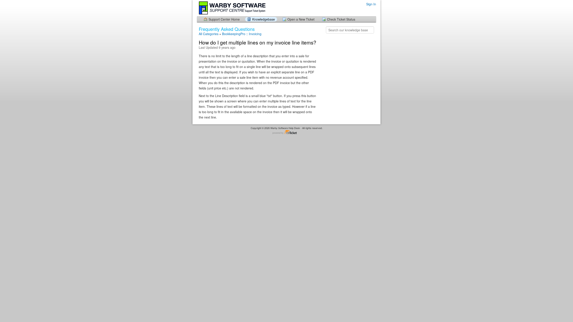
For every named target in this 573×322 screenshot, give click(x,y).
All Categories (208, 34)
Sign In (371, 4)
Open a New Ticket (300, 19)
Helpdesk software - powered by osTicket (286, 132)
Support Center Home (224, 19)
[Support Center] (232, 8)
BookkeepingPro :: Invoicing (241, 34)
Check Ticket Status (341, 19)
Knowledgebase (263, 19)
